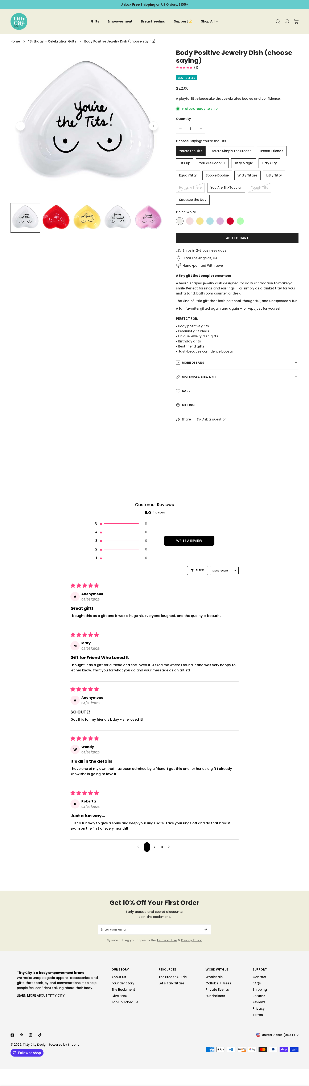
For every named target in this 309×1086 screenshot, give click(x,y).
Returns (259, 996)
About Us (118, 977)
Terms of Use (167, 940)
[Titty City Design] (19, 21)
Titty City (269, 163)
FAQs (257, 983)
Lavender (220, 221)
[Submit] (206, 929)
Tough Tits (259, 187)
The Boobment (123, 989)
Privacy (259, 1008)
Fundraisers (215, 996)
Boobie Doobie (217, 175)
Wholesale (214, 977)
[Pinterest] (21, 1035)
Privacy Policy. (191, 940)
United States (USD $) (278, 1035)
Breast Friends (271, 151)
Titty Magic (243, 163)
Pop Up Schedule (124, 1002)
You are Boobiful (212, 163)
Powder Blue (210, 221)
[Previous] (20, 126)
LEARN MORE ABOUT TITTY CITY (41, 995)
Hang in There (190, 187)
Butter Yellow (200, 221)
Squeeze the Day (192, 200)
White (180, 221)
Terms (258, 1015)
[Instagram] (30, 1035)
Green (240, 221)
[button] (296, 21)
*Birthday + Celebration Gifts (52, 41)
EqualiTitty (188, 175)
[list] (87, 125)
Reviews (259, 1002)
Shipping (260, 989)
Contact (260, 977)
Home (15, 41)
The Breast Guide (172, 977)
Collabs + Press (218, 983)
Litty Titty (274, 175)
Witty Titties (248, 175)
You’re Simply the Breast (231, 151)
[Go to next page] (170, 847)
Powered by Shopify (64, 1044)
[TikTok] (40, 1035)
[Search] (278, 21)
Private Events (217, 989)
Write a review (189, 540)
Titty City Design (35, 1044)
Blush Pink (190, 221)
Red (230, 221)
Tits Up (184, 163)
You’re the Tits (190, 151)
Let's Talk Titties (171, 983)
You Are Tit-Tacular (226, 187)
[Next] (153, 126)
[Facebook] (12, 1035)
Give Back (119, 996)
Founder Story (122, 983)
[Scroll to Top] (301, 1063)
